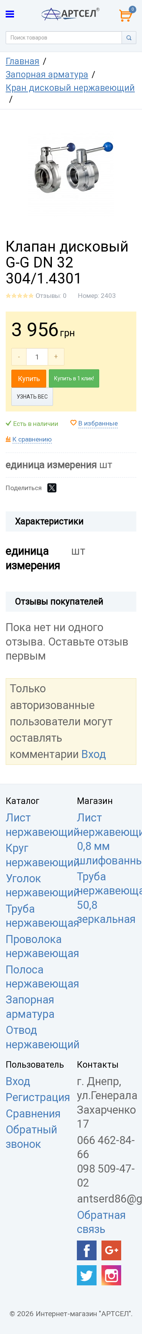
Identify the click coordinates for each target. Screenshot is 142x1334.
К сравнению (32, 439)
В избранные (98, 423)
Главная (22, 61)
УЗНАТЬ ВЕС (32, 397)
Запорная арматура (47, 75)
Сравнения (33, 1113)
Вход (93, 754)
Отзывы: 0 (51, 295)
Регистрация (38, 1097)
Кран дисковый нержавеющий (70, 88)
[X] (51, 487)
